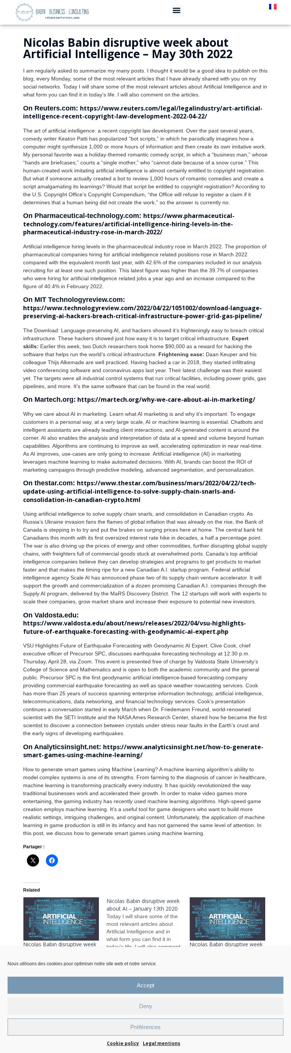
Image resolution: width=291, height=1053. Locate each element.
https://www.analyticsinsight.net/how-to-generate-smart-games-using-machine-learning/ (143, 751)
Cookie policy (123, 1043)
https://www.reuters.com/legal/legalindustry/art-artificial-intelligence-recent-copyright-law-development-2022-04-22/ (143, 112)
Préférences (145, 1027)
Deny (145, 1006)
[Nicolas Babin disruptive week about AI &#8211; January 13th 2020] (147, 931)
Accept (145, 985)
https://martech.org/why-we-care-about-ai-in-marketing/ (165, 399)
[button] (177, 10)
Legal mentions (161, 1043)
